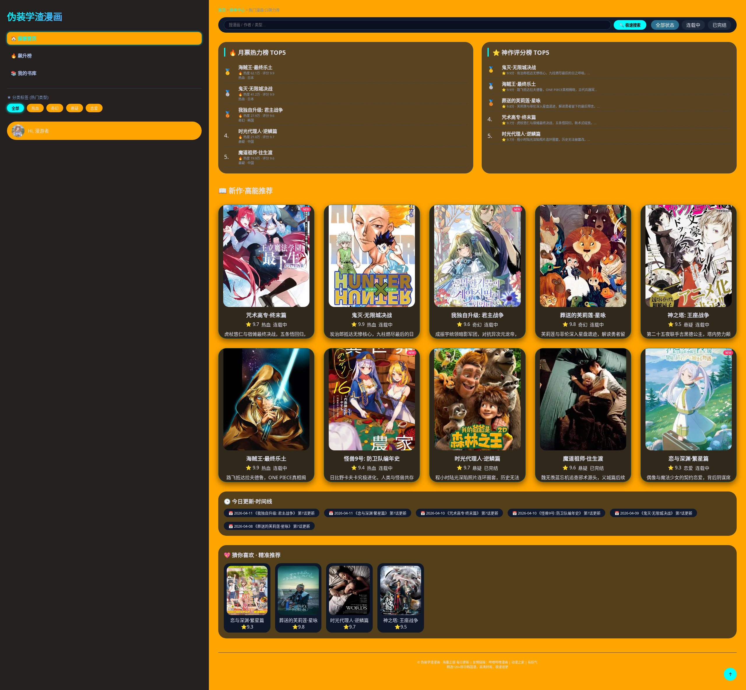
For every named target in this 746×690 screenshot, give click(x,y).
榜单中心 (237, 10)
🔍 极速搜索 (630, 25)
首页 (222, 10)
